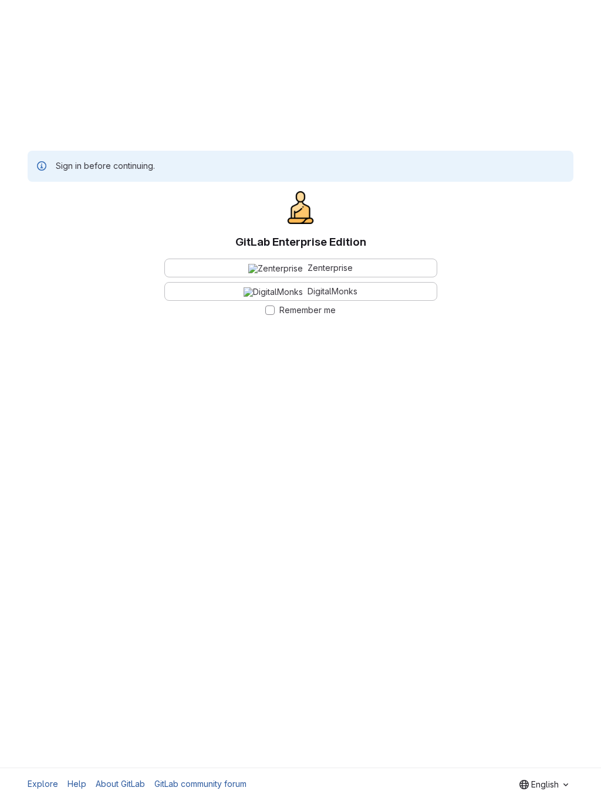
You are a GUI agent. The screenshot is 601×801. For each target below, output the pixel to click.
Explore (43, 784)
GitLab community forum (200, 784)
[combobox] (543, 785)
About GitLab (120, 784)
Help (76, 784)
